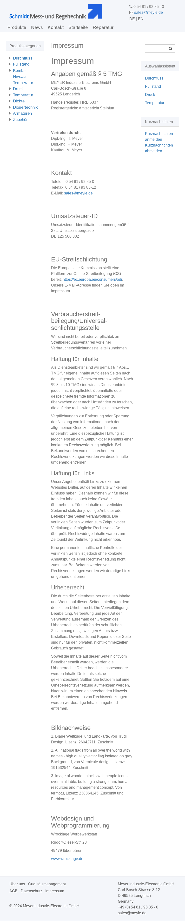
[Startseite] (97, 11)
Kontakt (56, 27)
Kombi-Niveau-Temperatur (23, 76)
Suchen (170, 48)
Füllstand (21, 64)
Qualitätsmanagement (47, 884)
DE (132, 19)
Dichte (19, 101)
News (37, 27)
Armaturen (22, 113)
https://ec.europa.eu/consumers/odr (92, 279)
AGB (13, 891)
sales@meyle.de (148, 12)
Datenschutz (31, 891)
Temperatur (23, 95)
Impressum (54, 891)
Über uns (17, 884)
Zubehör (20, 119)
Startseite (78, 27)
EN (141, 19)
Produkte (16, 27)
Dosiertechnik (25, 107)
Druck (18, 89)
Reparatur (103, 27)
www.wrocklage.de (67, 859)
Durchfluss (23, 58)
